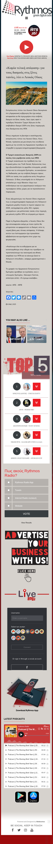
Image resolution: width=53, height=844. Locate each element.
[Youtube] (32, 830)
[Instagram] (25, 830)
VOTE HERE (36, 375)
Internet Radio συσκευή (25, 498)
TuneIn (18, 490)
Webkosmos (40, 822)
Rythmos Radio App (24, 482)
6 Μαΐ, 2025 (12, 304)
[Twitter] (19, 830)
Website (19, 506)
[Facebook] (12, 830)
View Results (26, 523)
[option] (16, 334)
